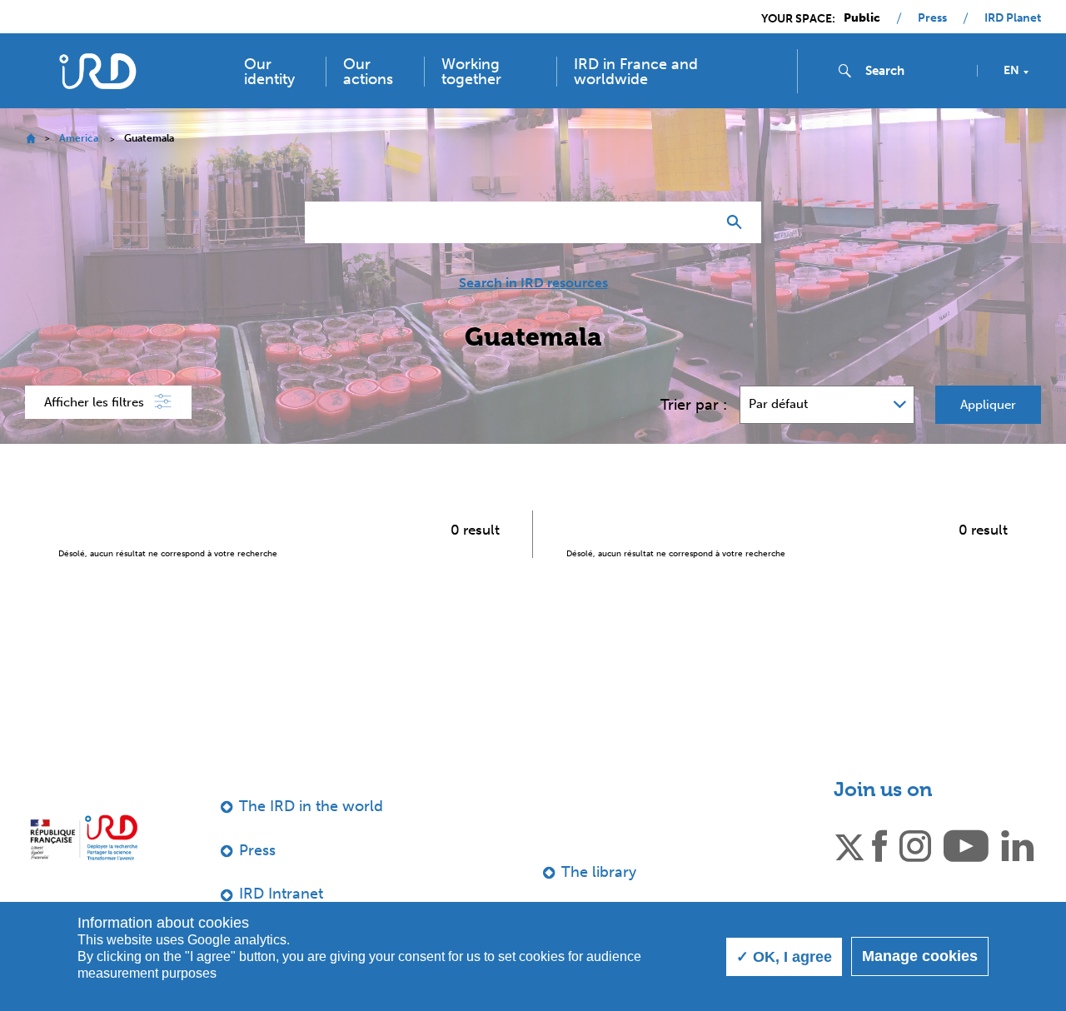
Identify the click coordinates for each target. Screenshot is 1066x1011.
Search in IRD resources (533, 283)
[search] (914, 70)
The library (598, 871)
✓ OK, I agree (784, 957)
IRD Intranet (281, 893)
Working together (471, 72)
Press (932, 18)
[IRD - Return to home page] (98, 71)
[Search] (738, 222)
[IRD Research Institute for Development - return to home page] (83, 837)
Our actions (368, 72)
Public (862, 18)
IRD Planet (1012, 18)
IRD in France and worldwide (636, 72)
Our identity (269, 72)
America (78, 138)
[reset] (696, 222)
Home (30, 138)
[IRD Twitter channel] (849, 844)
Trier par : (693, 404)
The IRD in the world (311, 806)
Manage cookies (920, 956)
